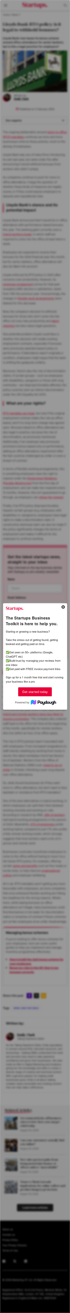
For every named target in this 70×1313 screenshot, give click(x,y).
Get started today (35, 691)
